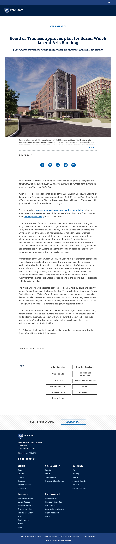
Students (58, 381)
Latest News (58, 398)
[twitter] (50, 165)
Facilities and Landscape (85, 374)
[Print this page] (73, 165)
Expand (91, 148)
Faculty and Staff (58, 386)
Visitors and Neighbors (85, 381)
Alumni (85, 386)
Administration (58, 26)
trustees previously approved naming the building (59, 210)
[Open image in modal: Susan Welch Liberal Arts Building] (58, 97)
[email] (66, 165)
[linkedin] (58, 165)
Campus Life (58, 374)
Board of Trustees (85, 367)
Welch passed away (34, 216)
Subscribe (72, 422)
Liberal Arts (84, 392)
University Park (58, 392)
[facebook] (42, 165)
